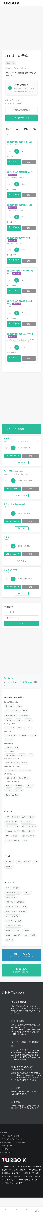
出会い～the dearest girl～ (15, 504)
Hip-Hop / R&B (9, 724)
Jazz (31, 755)
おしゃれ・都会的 (12, 831)
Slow (18, 862)
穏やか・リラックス (29, 826)
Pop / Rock (8, 731)
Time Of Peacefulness (13, 471)
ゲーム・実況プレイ (13, 916)
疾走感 (15, 836)
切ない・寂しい (27, 831)
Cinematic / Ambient (11, 766)
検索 (21, 623)
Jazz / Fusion (9, 751)
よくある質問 (7, 1152)
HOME (4, 1132)
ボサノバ (22, 755)
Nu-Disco (28, 720)
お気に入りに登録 (21, 110)
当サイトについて (8, 1146)
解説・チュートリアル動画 (15, 902)
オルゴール (18, 790)
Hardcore (9, 720)
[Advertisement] (21, 28)
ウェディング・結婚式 (14, 103)
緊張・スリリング (28, 836)
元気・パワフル (27, 817)
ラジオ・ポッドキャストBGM (16, 907)
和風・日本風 (10, 778)
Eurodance (24, 715)
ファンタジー (25, 770)
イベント (22, 911)
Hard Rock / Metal (12, 748)
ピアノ (24, 763)
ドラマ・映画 (10, 911)
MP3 (16, 118)
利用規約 (5, 1149)
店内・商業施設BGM (13, 892)
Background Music (12, 795)
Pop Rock (22, 735)
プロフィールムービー (13, 935)
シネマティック (11, 770)
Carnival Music (24, 778)
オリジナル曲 (26, 682)
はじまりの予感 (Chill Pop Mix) (20, 172)
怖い (7, 836)
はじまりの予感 (10, 570)
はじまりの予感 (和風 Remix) (19, 205)
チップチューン (11, 715)
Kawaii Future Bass (12, 711)
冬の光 (6, 439)
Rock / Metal (8, 744)
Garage (18, 720)
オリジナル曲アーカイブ (12, 781)
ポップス (33, 735)
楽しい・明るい (26, 821)
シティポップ (10, 735)
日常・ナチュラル (12, 817)
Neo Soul (28, 728)
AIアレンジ (12, 175)
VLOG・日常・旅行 (12, 888)
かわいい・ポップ (12, 826)
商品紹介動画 (10, 897)
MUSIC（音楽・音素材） (11, 1136)
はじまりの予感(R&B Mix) (18, 238)
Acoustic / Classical (11, 759)
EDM (25, 711)
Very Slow (9, 862)
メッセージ (8, 537)
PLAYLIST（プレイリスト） (12, 1139)
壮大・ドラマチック (13, 840)
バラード (26, 68)
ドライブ (27, 892)
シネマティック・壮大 (13, 921)
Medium (27, 862)
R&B (19, 728)
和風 (25, 840)
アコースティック (12, 763)
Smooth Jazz (10, 755)
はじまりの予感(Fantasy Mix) (20, 334)
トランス (29, 785)
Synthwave (9, 706)
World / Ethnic (9, 774)
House (19, 706)
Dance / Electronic (11, 702)
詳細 (28, 162)
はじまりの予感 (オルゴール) (19, 142)
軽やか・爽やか (11, 821)
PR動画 (26, 930)
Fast (35, 862)
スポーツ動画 (30, 935)
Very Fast (9, 866)
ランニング (9, 940)
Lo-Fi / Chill (10, 728)
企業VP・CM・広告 (13, 930)
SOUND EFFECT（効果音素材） (14, 1142)
